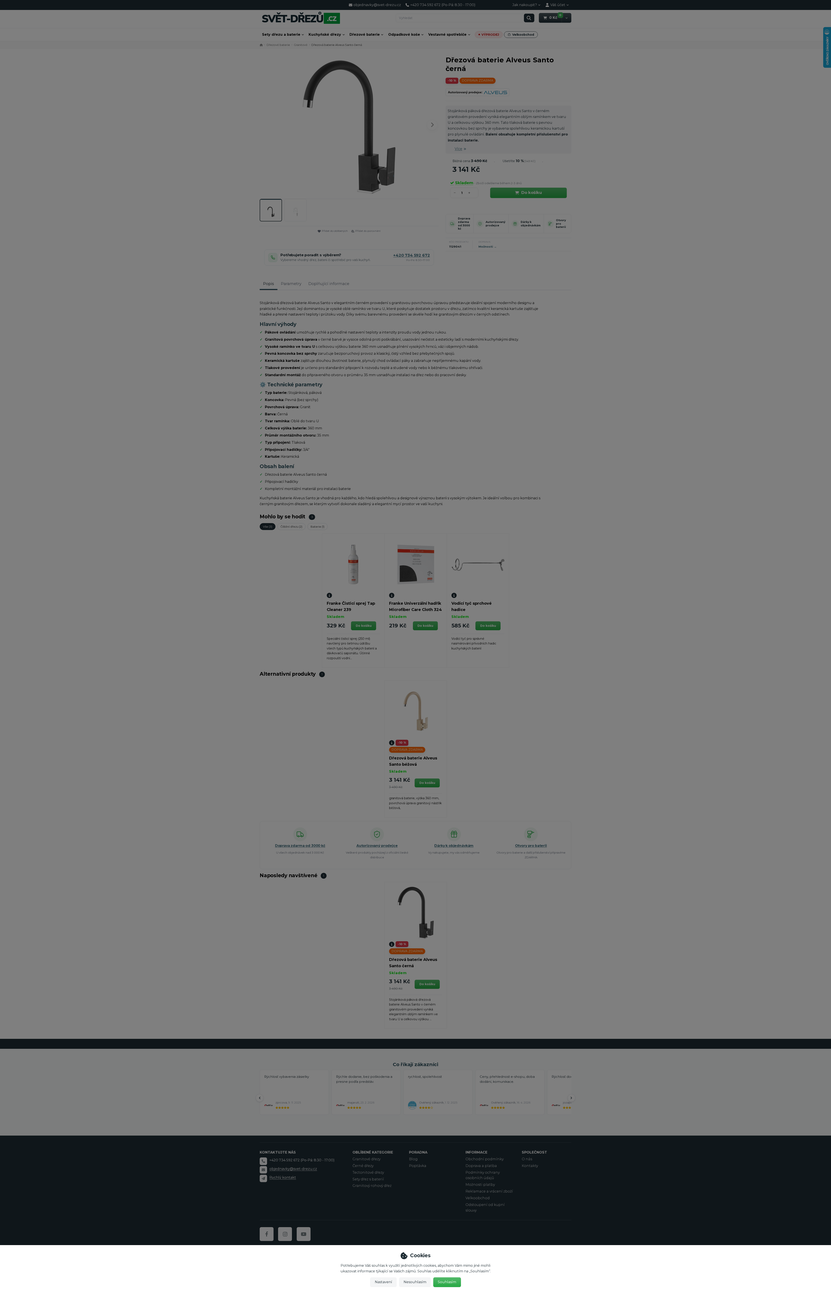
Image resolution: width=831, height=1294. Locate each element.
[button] (566, 18)
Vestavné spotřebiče (447, 34)
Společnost (534, 1152)
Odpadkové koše (404, 34)
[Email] (263, 1169)
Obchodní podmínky (484, 1159)
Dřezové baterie (364, 34)
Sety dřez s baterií (368, 1179)
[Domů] (301, 17)
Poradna (418, 1152)
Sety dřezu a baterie (281, 34)
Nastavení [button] (383, 1282)
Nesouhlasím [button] (415, 1282)
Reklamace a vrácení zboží (489, 1191)
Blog (413, 1159)
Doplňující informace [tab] (328, 283)
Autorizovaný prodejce (495, 223)
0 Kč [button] (555, 17)
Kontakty (530, 1166)
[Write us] (263, 1178)
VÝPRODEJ (490, 35)
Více (458, 149)
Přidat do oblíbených (335, 230)
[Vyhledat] (529, 18)
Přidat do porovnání (367, 230)
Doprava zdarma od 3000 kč (464, 223)
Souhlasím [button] (447, 1282)
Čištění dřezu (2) (291, 526)
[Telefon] (263, 1161)
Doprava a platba (481, 1166)
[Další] (571, 1098)
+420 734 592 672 (411, 255)
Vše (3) (267, 526)
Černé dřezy (363, 1166)
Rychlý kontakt (282, 1177)
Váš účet (557, 5)
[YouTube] (304, 1234)
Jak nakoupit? (524, 5)
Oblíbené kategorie (373, 1152)
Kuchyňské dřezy (325, 34)
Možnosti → (487, 246)
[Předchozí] (260, 1098)
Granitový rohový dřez (372, 1186)
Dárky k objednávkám (531, 223)
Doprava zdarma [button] (477, 80)
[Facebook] (267, 1234)
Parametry (291, 283)
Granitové (301, 45)
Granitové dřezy (366, 1159)
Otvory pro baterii (561, 224)
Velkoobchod (523, 35)
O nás (527, 1159)
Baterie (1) (317, 526)
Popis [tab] (268, 283)
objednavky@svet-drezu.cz (293, 1169)
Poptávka (417, 1166)
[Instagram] (285, 1234)
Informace (476, 1152)
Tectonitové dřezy (368, 1172)
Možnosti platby (480, 1185)
